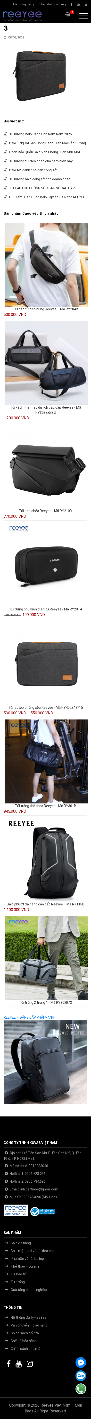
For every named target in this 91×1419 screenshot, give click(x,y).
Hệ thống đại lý (23, 4)
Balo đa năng (21, 1243)
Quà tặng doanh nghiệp (29, 1290)
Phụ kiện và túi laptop (27, 1259)
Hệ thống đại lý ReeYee (29, 1317)
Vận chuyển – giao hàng (29, 1325)
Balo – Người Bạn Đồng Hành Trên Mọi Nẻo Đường (47, 143)
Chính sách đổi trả (25, 1333)
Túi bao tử (18, 1274)
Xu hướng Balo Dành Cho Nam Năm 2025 (40, 134)
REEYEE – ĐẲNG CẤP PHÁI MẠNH (29, 1017)
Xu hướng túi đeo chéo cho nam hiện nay (41, 161)
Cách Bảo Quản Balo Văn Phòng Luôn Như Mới (44, 152)
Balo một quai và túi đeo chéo (34, 1251)
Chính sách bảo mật (26, 1349)
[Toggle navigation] (83, 15)
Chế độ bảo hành (24, 1341)
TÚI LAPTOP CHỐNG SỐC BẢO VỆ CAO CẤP (42, 188)
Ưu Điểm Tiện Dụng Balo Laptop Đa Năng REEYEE (47, 197)
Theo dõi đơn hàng (52, 4)
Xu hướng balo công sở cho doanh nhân (39, 179)
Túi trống (18, 1282)
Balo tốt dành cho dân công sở (33, 170)
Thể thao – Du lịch (25, 1266)
